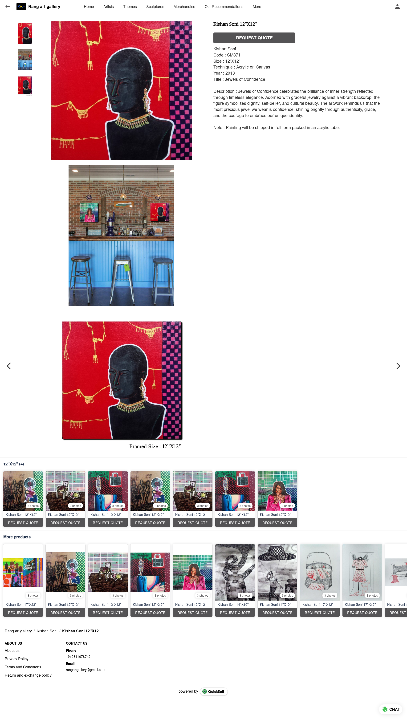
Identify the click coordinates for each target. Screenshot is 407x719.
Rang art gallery (44, 6)
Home (89, 6)
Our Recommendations (224, 6)
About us (12, 650)
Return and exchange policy (28, 675)
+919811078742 (78, 656)
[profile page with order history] (397, 6)
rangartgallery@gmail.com (85, 669)
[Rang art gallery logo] (21, 6)
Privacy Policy (16, 658)
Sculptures (155, 6)
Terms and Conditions (23, 667)
